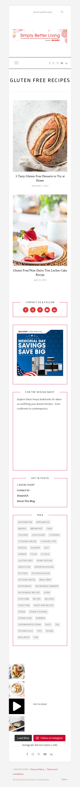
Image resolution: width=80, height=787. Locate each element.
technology (25, 631)
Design (22, 547)
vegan (49, 631)
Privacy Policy (37, 769)
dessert (35, 547)
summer (40, 618)
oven (47, 592)
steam (21, 611)
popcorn (23, 599)
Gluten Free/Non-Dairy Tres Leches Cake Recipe (40, 272)
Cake (49, 528)
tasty (48, 624)
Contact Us (23, 490)
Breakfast (36, 528)
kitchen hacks (26, 579)
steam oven (25, 618)
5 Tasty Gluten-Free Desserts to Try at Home (40, 178)
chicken (23, 535)
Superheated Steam (29, 624)
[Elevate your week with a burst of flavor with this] (16, 724)
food (33, 554)
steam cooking (38, 611)
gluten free (25, 560)
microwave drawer (47, 586)
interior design (44, 567)
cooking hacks (27, 541)
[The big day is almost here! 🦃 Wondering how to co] (16, 671)
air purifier (25, 522)
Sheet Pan (24, 605)
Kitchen (23, 573)
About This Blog (26, 501)
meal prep (45, 579)
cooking (54, 535)
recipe (37, 599)
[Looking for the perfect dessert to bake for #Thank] (16, 689)
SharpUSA (22, 495)
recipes (49, 599)
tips (39, 631)
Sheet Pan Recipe (44, 605)
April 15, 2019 (40, 279)
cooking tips (48, 541)
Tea (57, 624)
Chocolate (38, 535)
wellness (24, 637)
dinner (22, 554)
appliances (43, 522)
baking (22, 528)
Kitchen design (41, 573)
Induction (24, 567)
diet (46, 547)
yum (36, 637)
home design (44, 560)
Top (64, 779)
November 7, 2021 (40, 185)
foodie (45, 554)
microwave (24, 586)
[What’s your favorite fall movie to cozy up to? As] (16, 706)
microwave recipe (29, 592)
